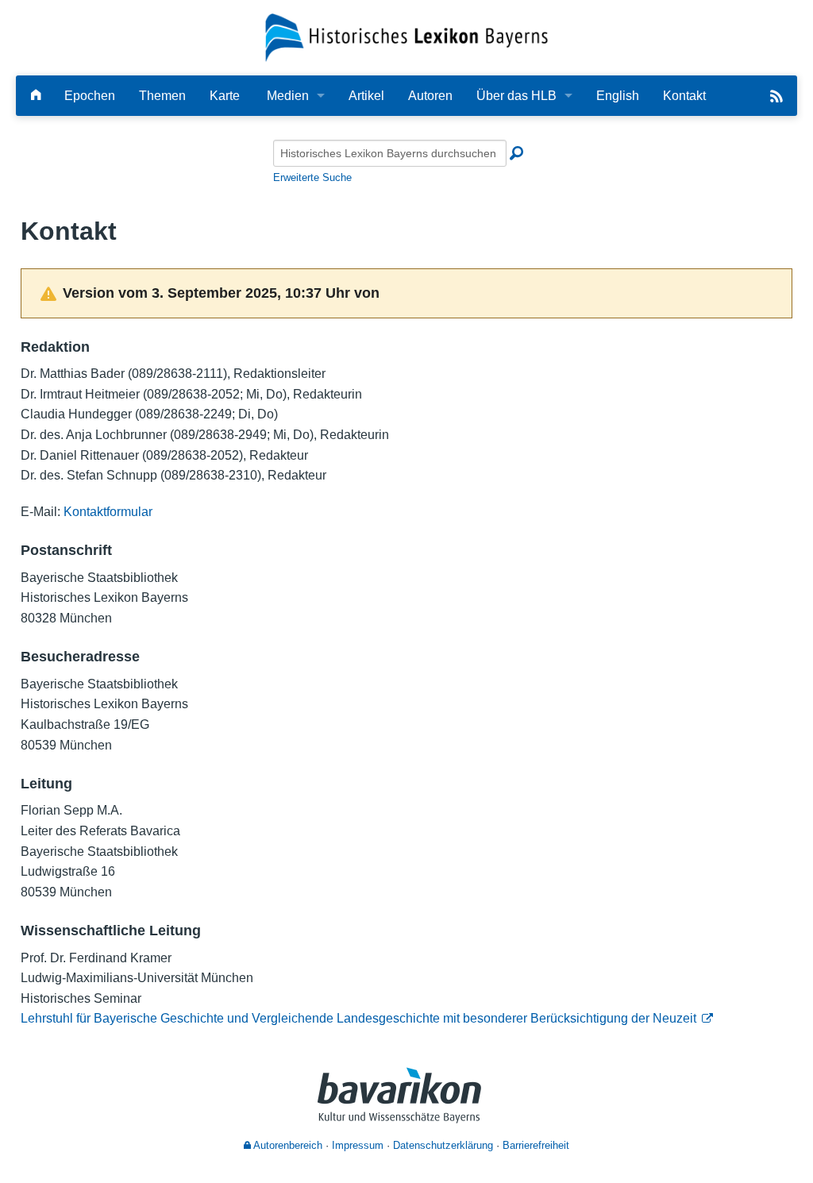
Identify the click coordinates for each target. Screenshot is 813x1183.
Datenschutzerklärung (443, 1145)
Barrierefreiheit (536, 1145)
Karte (225, 95)
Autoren (430, 95)
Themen (162, 95)
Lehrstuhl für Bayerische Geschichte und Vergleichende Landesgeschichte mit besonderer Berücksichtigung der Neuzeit (358, 1018)
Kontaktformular (108, 511)
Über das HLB (516, 95)
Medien (288, 95)
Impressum (357, 1145)
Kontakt (684, 95)
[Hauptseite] (35, 96)
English (617, 95)
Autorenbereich (286, 1145)
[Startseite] (406, 37)
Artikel (366, 95)
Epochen (89, 95)
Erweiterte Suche (312, 177)
